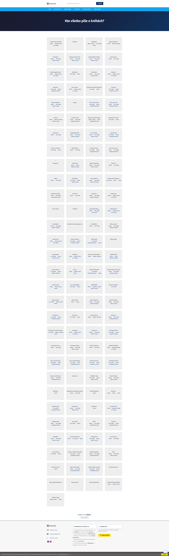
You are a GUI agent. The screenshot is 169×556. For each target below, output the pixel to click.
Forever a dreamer (55, 148)
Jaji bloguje (75, 178)
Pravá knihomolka (94, 391)
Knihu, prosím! (113, 224)
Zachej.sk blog (55, 497)
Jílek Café (75, 193)
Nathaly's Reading (113, 345)
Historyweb (75, 163)
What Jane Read (55, 467)
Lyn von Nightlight (75, 284)
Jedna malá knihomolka (113, 178)
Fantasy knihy (113, 133)
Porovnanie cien (57, 9)
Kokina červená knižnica (94, 254)
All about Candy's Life (75, 57)
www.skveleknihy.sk (94, 482)
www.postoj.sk (74, 482)
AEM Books (94, 41)
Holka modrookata (94, 163)
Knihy (50, 9)
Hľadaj (100, 3)
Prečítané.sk (75, 406)
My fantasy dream (113, 330)
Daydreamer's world (113, 117)
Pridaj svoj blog (97, 9)
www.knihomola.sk (53, 530)
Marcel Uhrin (75, 300)
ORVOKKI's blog (94, 376)
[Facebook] (48, 542)
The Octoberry (113, 436)
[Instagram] (51, 542)
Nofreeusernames (94, 360)
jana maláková (94, 178)
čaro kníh (113, 87)
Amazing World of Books (94, 57)
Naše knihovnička (94, 345)
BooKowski (94, 72)
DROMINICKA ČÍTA (75, 133)
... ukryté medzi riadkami (56, 41)
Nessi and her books (55, 360)
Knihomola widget (87, 9)
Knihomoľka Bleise (94, 209)
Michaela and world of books (56, 330)
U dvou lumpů (55, 452)
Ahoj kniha (55, 57)
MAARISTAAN (94, 284)
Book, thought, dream (55, 72)
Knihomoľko (55, 224)
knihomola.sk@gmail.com (55, 534)
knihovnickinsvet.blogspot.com (74, 224)
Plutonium (55, 391)
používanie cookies (54, 538)
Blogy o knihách (67, 9)
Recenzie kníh (113, 406)
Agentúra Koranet (113, 41)
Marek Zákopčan (94, 300)
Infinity (55, 178)
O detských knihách (113, 360)
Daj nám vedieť (84, 517)
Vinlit (113, 452)
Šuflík (94, 421)
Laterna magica (55, 269)
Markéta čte (55, 315)
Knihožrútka (94, 224)
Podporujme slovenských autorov (75, 391)
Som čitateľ (75, 421)
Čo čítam (55, 117)
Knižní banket (113, 239)
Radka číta (94, 406)
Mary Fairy (74, 315)
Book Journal (113, 57)
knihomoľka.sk (113, 209)
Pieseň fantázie (113, 376)
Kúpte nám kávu (105, 535)
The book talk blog (74, 436)
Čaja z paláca (75, 87)
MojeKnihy (74, 330)
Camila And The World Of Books (94, 87)
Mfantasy (113, 315)
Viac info (69, 554)
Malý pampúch (55, 300)
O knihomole (77, 9)
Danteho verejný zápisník (94, 117)
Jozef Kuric (94, 193)
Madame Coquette (113, 284)
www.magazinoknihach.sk (55, 482)
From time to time (113, 148)
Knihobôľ (75, 209)
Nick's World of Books (75, 360)
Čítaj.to (75, 102)
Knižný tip (74, 254)
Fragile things (75, 148)
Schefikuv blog (55, 421)
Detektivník (55, 133)
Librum (75, 269)
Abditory (75, 41)
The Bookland (94, 436)
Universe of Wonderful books (75, 452)
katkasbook (113, 193)
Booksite (113, 72)
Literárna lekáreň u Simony (113, 269)
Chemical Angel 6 (55, 102)
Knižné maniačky (75, 239)
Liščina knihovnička (94, 269)
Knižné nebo (94, 239)
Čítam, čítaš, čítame (94, 102)
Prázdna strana (55, 406)
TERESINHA (55, 436)
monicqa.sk (94, 330)
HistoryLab (55, 163)
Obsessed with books (55, 376)
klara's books (55, 209)
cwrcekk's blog (74, 117)
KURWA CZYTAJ (113, 254)
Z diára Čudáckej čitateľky (113, 482)
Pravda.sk (113, 391)
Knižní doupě (55, 254)
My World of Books (74, 345)
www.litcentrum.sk (113, 467)
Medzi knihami (94, 315)
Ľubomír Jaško (55, 284)
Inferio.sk (113, 163)
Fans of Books (94, 133)
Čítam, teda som (113, 102)
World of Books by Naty (94, 467)
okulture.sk (75, 376)
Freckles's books (94, 148)
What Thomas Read (74, 467)
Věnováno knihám (94, 452)
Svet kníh (113, 421)
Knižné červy (55, 239)
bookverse (55, 87)
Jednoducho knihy (55, 193)
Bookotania (75, 72)
